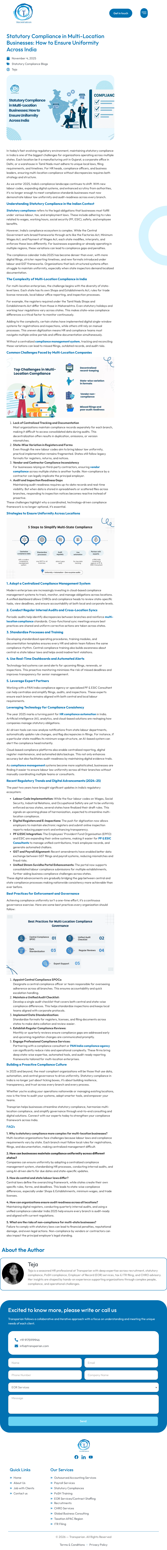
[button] (144, 13)
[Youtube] (91, 1457)
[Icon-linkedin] (84, 1457)
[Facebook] (76, 1457)
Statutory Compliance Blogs (30, 64)
